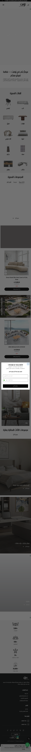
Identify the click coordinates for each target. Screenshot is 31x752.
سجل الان (15, 386)
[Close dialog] (28, 364)
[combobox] (5, 380)
